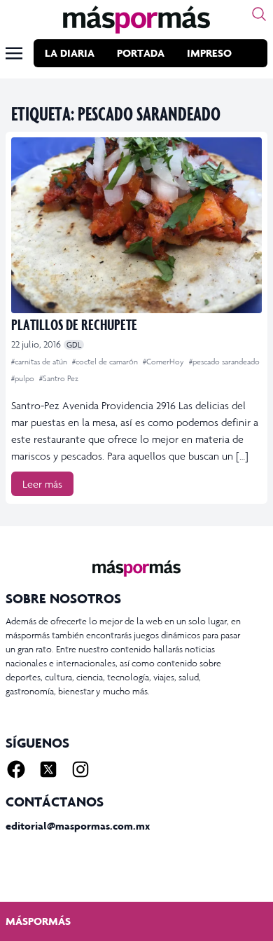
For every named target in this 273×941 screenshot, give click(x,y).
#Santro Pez (58, 378)
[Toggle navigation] (14, 53)
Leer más (42, 483)
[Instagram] (80, 769)
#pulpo (23, 378)
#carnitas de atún (40, 361)
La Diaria (69, 53)
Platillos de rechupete (74, 324)
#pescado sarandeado (224, 361)
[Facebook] (16, 769)
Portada (140, 53)
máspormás (38, 921)
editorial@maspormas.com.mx (78, 825)
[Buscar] (259, 14)
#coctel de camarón (106, 361)
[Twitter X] (48, 769)
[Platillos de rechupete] (136, 225)
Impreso (209, 53)
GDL (73, 345)
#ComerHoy (164, 361)
